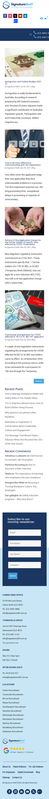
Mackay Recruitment (11, 723)
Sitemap (6, 777)
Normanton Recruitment (13, 719)
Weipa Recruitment (11, 702)
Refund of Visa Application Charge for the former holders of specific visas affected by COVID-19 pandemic (23, 242)
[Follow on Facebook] (5, 16)
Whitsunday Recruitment (13, 715)
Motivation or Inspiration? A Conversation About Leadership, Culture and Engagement (21, 426)
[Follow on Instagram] (10, 16)
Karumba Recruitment (12, 711)
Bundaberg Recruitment (13, 727)
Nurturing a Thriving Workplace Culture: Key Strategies (22, 486)
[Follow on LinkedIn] (25, 16)
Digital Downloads (25, 772)
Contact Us (17, 777)
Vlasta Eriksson (19, 766)
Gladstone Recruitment (13, 731)
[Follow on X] (15, 16)
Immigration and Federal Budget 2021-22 (23, 82)
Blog (33, 87)
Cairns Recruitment (11, 690)
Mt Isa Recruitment (11, 698)
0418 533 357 (12, 673)
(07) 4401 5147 (12, 634)
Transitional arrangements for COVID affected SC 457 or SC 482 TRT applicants (24, 335)
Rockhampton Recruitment (14, 707)
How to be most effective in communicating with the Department (23, 163)
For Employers (9, 772)
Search (39, 381)
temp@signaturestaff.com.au (15, 677)
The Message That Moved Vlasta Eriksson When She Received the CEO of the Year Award (23, 439)
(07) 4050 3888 (12, 609)
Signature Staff (13, 87)
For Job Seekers (36, 766)
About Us (7, 766)
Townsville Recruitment (13, 694)
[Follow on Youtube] (20, 16)
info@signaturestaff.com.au (15, 613)
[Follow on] (16, 21)
